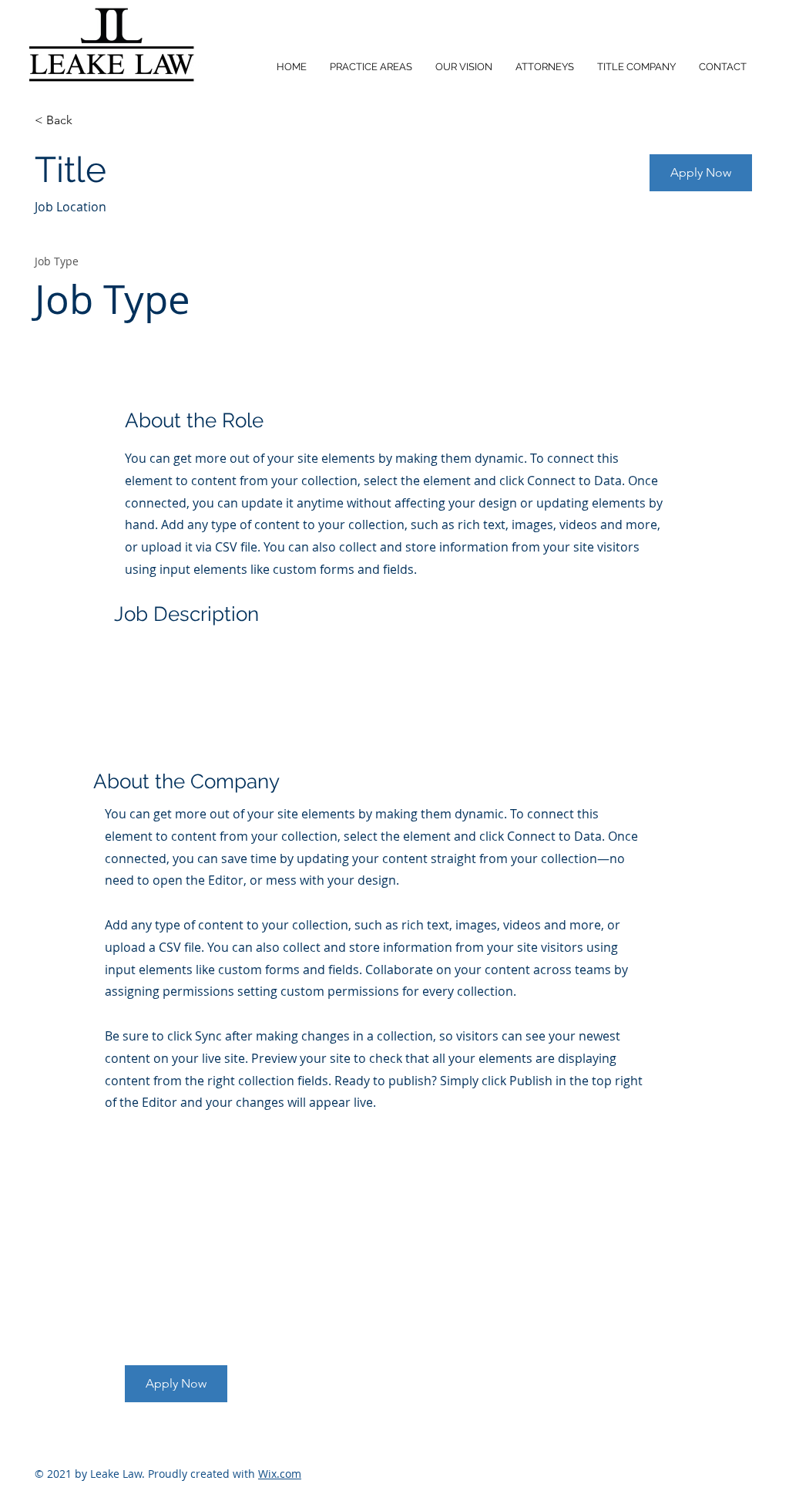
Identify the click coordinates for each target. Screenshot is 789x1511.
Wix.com (279, 1473)
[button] (176, 1383)
